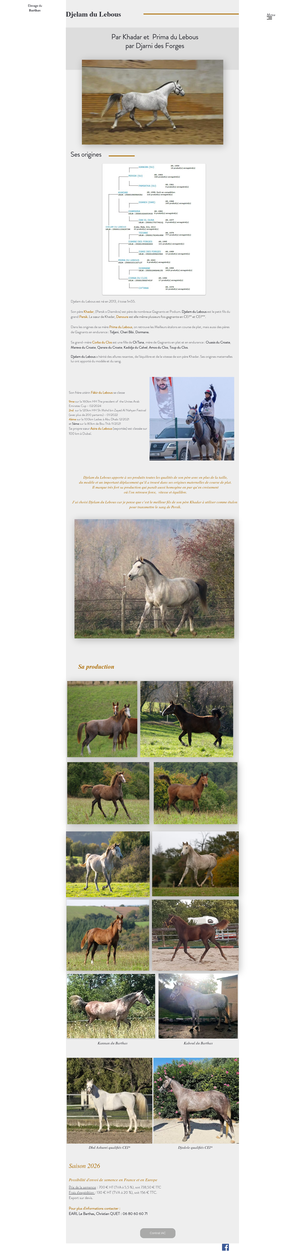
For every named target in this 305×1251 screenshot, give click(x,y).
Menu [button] (271, 14)
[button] (269, 18)
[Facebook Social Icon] (225, 1247)
